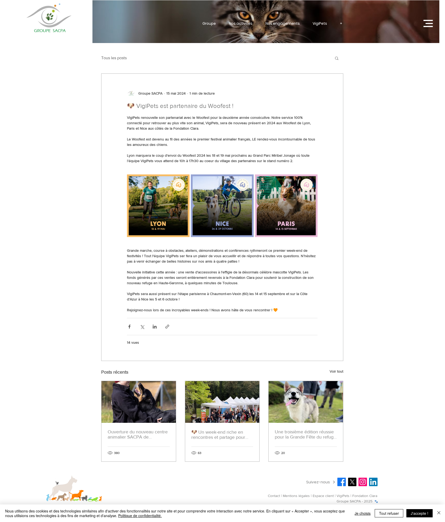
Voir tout (336, 371)
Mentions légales (296, 496)
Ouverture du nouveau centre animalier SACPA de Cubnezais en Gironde (138, 434)
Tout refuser (389, 513)
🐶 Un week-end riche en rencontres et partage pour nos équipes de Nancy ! (218, 435)
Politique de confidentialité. (140, 515)
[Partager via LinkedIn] (154, 326)
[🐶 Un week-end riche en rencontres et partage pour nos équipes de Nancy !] (222, 402)
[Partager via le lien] (167, 326)
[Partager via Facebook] (129, 326)
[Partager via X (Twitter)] (142, 326)
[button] (428, 23)
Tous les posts (114, 58)
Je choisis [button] (363, 513)
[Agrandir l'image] (158, 205)
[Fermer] (439, 513)
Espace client (323, 496)
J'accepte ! (419, 513)
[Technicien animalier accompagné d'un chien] (138, 402)
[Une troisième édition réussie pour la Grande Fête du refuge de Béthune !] (306, 402)
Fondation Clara (364, 496)
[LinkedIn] (373, 482)
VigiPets (343, 496)
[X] (352, 482)
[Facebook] (341, 482)
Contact (274, 496)
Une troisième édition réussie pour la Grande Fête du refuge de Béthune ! (305, 434)
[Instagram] (362, 482)
